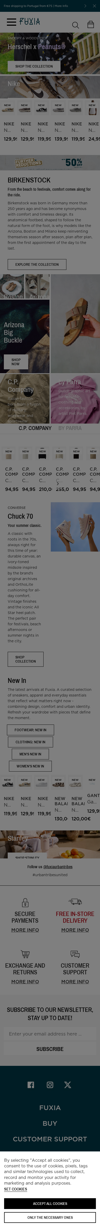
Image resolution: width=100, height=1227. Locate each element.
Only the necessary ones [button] (50, 1217)
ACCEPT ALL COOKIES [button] (50, 1203)
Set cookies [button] (15, 1189)
